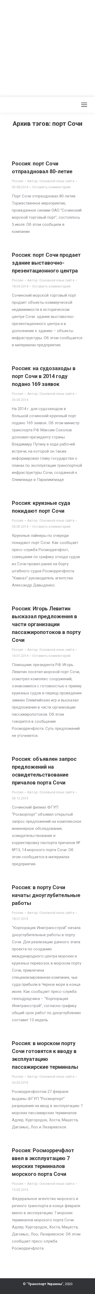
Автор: (50, 181)
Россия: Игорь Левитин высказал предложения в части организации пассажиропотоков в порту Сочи (46, 624)
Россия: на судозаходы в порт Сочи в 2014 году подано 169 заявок (43, 376)
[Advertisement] (47, 47)
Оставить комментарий (51, 187)
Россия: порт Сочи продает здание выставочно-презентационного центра (46, 263)
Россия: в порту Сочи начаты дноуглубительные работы (46, 895)
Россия (17, 181)
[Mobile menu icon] (84, 104)
